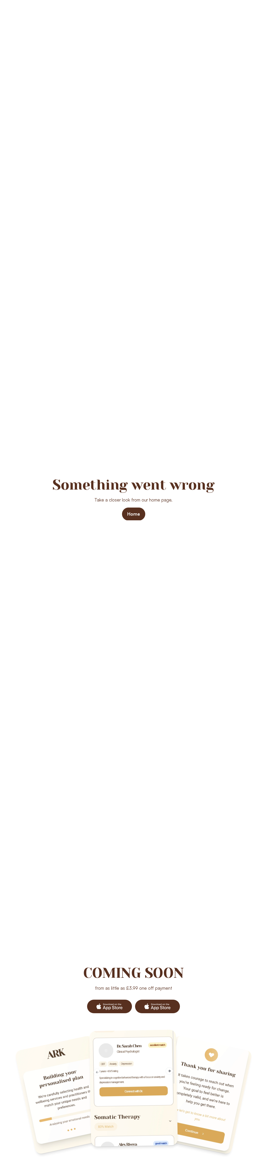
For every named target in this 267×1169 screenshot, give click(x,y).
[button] (109, 1006)
